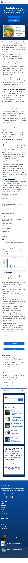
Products (3, 509)
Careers (3, 511)
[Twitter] (19, 468)
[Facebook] (6, 468)
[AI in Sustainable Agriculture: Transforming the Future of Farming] (3, 537)
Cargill (4, 252)
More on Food (14, 343)
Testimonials (4, 522)
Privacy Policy (4, 528)
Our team (3, 520)
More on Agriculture (14, 349)
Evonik (23, 252)
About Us (3, 505)
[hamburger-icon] (26, 2)
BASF (14, 246)
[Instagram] (9, 468)
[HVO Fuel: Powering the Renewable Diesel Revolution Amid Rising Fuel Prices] (3, 550)
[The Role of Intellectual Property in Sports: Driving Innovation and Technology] (3, 543)
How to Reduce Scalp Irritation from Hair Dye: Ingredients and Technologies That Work (13, 377)
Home (2, 503)
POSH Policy (4, 526)
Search (6, 397)
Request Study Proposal (14, 20)
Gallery (3, 524)
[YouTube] (16, 468)
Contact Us (4, 513)
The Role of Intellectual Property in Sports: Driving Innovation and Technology (13, 364)
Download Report (14, 17)
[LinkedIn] (12, 468)
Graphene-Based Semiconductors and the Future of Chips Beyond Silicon (13, 384)
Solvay (4, 254)
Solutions (3, 507)
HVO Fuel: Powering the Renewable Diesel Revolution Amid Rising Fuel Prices (13, 371)
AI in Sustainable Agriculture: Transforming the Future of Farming (17, 412)
